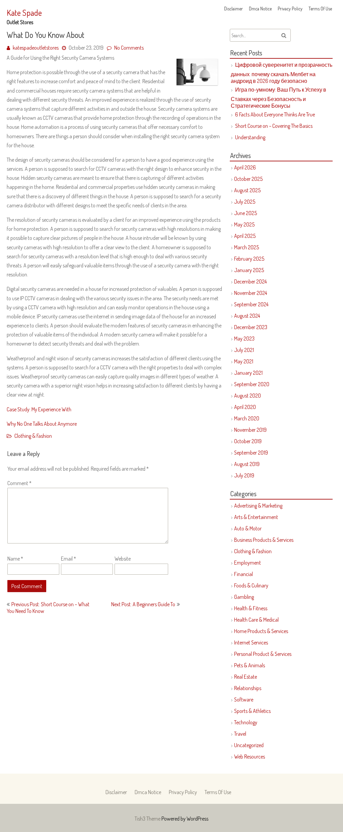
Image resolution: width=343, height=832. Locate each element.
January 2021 (248, 372)
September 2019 (251, 452)
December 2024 (250, 281)
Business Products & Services (263, 539)
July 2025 (244, 201)
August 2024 (247, 315)
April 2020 (245, 407)
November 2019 (250, 429)
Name (15, 558)
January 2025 (249, 270)
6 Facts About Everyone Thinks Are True (275, 114)
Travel (240, 733)
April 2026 (245, 167)
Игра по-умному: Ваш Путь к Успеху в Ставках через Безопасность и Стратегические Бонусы (278, 97)
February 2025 (249, 258)
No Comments (129, 47)
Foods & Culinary (251, 585)
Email (68, 558)
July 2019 (244, 475)
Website (123, 558)
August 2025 (247, 190)
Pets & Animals (249, 665)
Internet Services (251, 642)
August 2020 (247, 395)
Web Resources (249, 756)
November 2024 (250, 293)
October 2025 (248, 178)
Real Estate (245, 676)
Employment (247, 562)
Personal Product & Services (262, 654)
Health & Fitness (250, 608)
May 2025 (244, 224)
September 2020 (251, 384)
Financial (243, 574)
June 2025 (245, 213)
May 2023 (244, 338)
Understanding (250, 137)
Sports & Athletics (252, 711)
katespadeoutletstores (36, 47)
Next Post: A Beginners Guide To (143, 604)
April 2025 (245, 235)
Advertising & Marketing (258, 505)
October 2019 (248, 441)
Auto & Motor (248, 528)
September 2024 (251, 304)
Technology (245, 722)
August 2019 (247, 464)
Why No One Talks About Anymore (42, 423)
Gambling (244, 596)
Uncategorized (249, 745)
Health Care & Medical (256, 619)
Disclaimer (233, 8)
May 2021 (243, 361)
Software (243, 699)
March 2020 (246, 418)
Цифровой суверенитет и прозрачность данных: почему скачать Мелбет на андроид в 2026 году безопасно (281, 72)
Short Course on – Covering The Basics (274, 125)
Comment (19, 483)
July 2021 (244, 350)
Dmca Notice (260, 8)
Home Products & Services (261, 631)
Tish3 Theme (148, 818)
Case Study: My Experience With (39, 409)
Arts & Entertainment (256, 517)
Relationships (247, 688)
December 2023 (250, 327)
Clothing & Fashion (33, 435)
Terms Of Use (320, 8)
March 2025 (246, 247)
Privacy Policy (290, 8)
